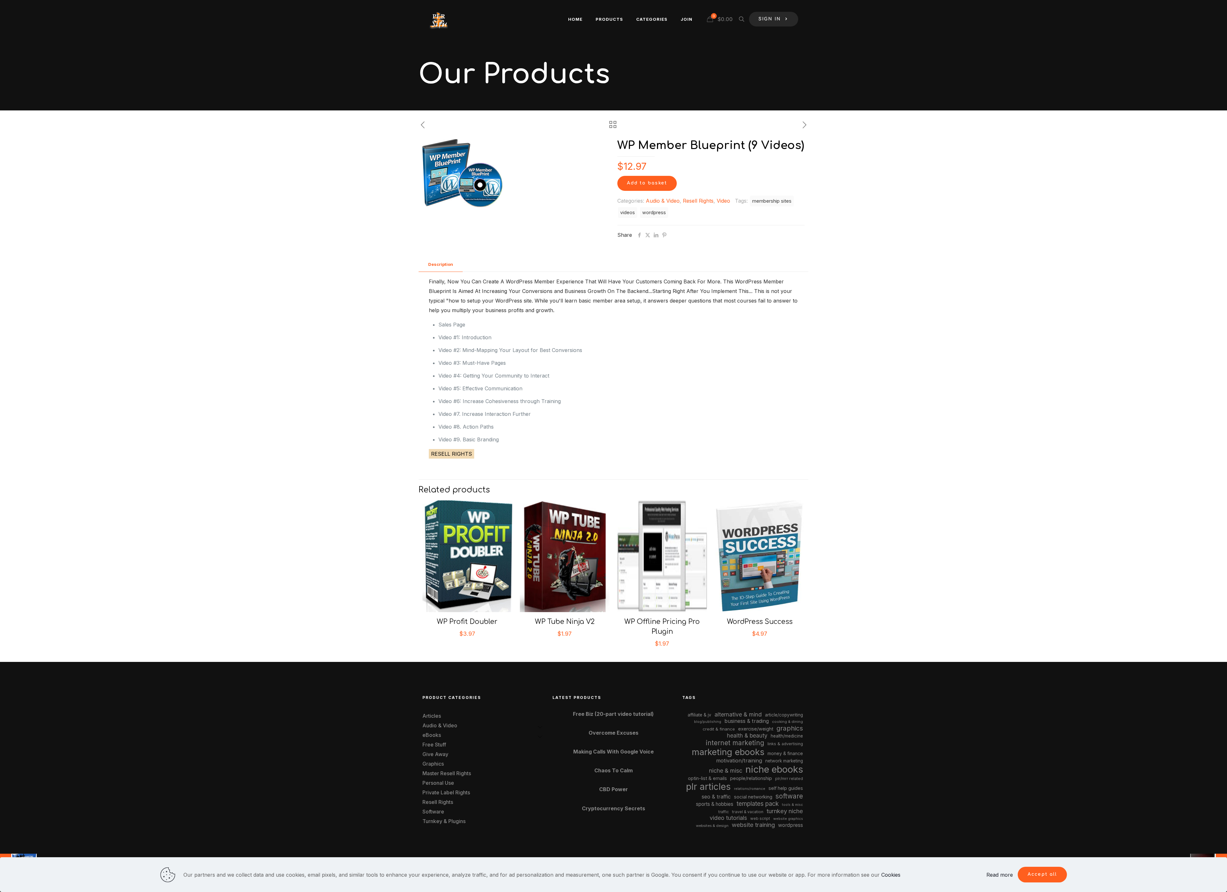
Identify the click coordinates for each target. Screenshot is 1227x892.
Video (723, 201)
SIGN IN (770, 19)
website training (753, 824)
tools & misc (792, 804)
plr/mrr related (789, 778)
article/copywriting (784, 714)
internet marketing (735, 743)
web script (760, 818)
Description (440, 264)
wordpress (654, 212)
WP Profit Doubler (467, 622)
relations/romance (749, 788)
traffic (723, 812)
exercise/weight (755, 728)
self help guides (785, 788)
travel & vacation (747, 811)
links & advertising (785, 743)
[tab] (441, 264)
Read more (999, 875)
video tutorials (728, 817)
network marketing (784, 760)
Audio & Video (663, 201)
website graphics (788, 818)
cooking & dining (787, 721)
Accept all (1042, 874)
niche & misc (725, 770)
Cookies (890, 875)
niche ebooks (774, 769)
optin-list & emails (707, 778)
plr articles (708, 786)
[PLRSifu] (438, 19)
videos (627, 212)
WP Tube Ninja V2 (565, 622)
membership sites (771, 201)
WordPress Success (759, 622)
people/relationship (751, 778)
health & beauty (747, 735)
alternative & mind (738, 714)
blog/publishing (707, 722)
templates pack (758, 803)
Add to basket (647, 183)
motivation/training (739, 760)
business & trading (746, 721)
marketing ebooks (728, 752)
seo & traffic (716, 796)
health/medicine (787, 735)
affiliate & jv (699, 714)
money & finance (785, 753)
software (789, 796)
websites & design (712, 825)
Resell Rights (698, 201)
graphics (789, 728)
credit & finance (719, 728)
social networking (753, 797)
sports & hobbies (714, 804)
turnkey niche (785, 810)
